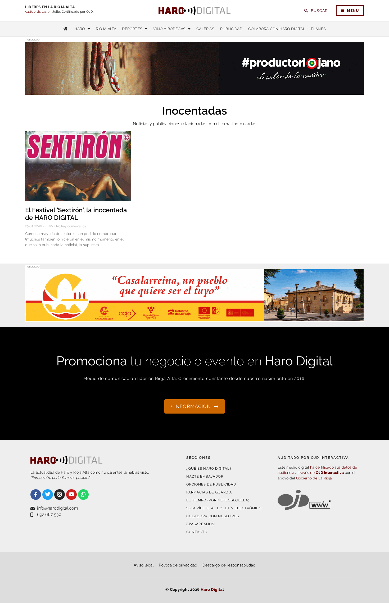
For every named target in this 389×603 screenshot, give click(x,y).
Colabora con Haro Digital (276, 29)
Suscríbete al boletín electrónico (224, 508)
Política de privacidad (178, 565)
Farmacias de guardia (209, 492)
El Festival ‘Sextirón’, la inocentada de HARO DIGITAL (76, 213)
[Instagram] (59, 494)
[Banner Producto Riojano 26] (194, 91)
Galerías (205, 29)
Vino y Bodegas (169, 29)
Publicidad (231, 29)
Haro (79, 29)
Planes (318, 29)
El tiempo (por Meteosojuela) (217, 500)
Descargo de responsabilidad (228, 565)
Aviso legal (143, 565)
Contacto (196, 532)
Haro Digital (212, 589)
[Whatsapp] (83, 494)
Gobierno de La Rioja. (314, 478)
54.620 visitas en (38, 11)
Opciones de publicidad (211, 484)
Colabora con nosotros (212, 516)
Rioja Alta (106, 29)
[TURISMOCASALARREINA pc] (194, 318)
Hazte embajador (204, 476)
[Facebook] (35, 494)
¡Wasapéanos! (200, 524)
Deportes (132, 29)
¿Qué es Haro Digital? (209, 468)
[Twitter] (47, 494)
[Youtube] (71, 494)
